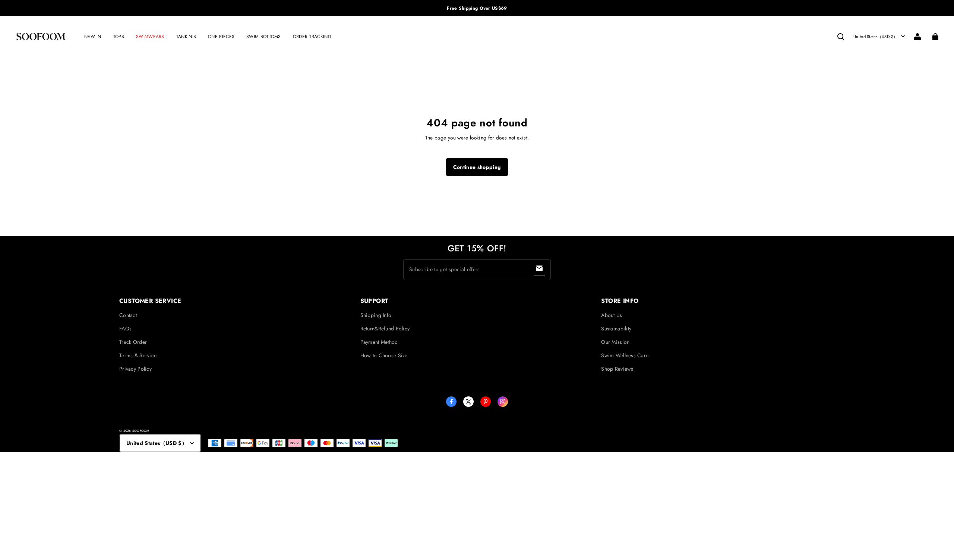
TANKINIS (186, 36)
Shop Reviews (617, 369)
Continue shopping (477, 167)
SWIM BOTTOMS (263, 36)
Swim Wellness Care (624, 355)
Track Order (133, 342)
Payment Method (379, 342)
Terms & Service (138, 355)
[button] (840, 36)
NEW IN (92, 36)
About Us (611, 315)
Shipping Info (376, 315)
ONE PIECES (221, 36)
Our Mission (615, 342)
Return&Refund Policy (385, 328)
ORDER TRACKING (312, 36)
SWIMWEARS (150, 36)
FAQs (125, 328)
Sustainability (616, 328)
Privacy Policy (135, 369)
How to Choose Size (384, 355)
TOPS (118, 36)
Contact (128, 315)
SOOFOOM (140, 430)
